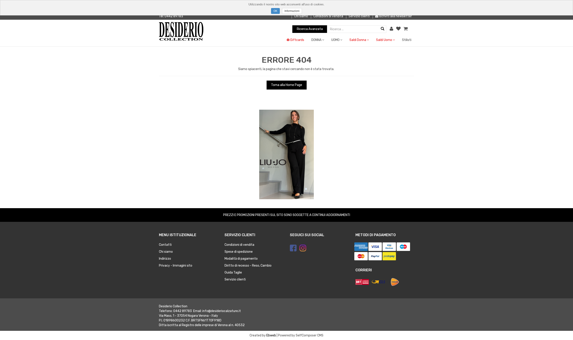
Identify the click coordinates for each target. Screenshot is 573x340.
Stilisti (406, 40)
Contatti (165, 245)
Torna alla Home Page (286, 85)
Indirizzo (165, 259)
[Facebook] (293, 248)
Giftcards (296, 40)
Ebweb (271, 335)
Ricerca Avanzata (310, 29)
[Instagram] (302, 248)
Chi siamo (301, 16)
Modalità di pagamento (241, 259)
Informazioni (291, 11)
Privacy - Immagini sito (175, 265)
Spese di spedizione (238, 252)
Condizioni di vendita (328, 16)
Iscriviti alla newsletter (395, 16)
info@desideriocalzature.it (221, 311)
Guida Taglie (233, 272)
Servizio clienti (359, 16)
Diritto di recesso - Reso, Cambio (248, 265)
